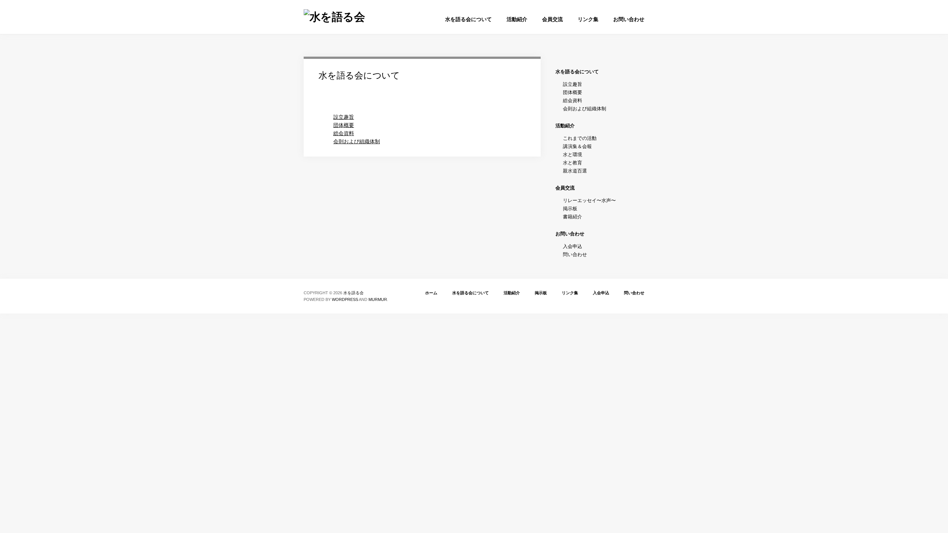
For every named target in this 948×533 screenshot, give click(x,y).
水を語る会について (468, 19)
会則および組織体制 (356, 141)
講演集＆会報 (577, 146)
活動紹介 (517, 19)
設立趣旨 (343, 117)
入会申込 (572, 246)
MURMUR (377, 299)
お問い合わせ (628, 19)
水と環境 (572, 154)
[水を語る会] (334, 17)
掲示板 (570, 208)
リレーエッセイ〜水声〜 (589, 200)
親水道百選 (575, 171)
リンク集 (588, 19)
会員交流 (552, 19)
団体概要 (343, 125)
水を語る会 (353, 293)
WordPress (345, 299)
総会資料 (343, 133)
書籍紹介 (572, 216)
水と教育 (572, 162)
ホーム (431, 293)
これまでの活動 (580, 138)
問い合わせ (575, 254)
